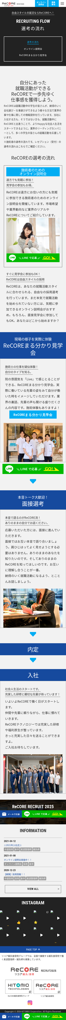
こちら (21, 146)
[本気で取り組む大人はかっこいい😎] (58, 935)
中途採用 (8, 849)
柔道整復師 (26, 849)
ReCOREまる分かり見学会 (33, 55)
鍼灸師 (36, 849)
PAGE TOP (31, 949)
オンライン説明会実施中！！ (18, 859)
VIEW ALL (33, 888)
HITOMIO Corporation (31, 1011)
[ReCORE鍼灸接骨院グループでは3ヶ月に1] (58, 918)
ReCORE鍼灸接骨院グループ (18, 996)
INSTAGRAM (33, 902)
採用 (25, 863)
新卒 (17, 849)
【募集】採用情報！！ (14, 874)
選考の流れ (33, 41)
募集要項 (53, 3)
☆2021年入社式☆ (13, 845)
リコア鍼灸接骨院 (47, 996)
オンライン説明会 (41, 3)
